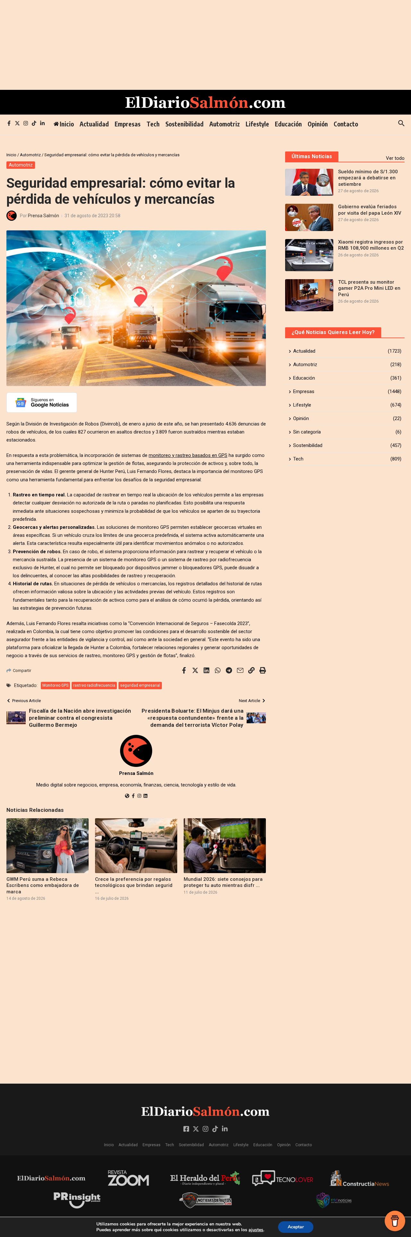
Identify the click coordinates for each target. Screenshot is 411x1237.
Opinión (318, 124)
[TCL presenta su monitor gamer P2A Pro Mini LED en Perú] (309, 295)
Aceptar (296, 1227)
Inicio (11, 154)
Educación (288, 124)
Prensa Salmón (43, 215)
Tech (153, 124)
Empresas (128, 124)
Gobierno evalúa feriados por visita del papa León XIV (369, 210)
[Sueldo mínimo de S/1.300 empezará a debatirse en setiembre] (309, 182)
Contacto (346, 124)
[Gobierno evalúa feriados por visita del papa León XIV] (309, 217)
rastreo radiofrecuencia (94, 685)
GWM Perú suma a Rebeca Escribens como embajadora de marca (42, 885)
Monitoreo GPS (55, 685)
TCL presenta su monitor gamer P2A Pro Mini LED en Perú (369, 288)
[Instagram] (139, 796)
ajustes (256, 1230)
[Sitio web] (127, 796)
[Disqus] (136, 992)
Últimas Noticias (312, 156)
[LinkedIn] (145, 796)
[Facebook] (133, 796)
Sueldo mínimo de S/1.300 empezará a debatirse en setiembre (368, 178)
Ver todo (395, 158)
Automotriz (224, 124)
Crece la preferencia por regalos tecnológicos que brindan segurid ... (133, 885)
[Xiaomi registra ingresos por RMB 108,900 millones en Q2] (309, 255)
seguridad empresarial (140, 685)
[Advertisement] (192, 45)
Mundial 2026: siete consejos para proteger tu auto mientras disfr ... (223, 882)
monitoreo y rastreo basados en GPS (188, 455)
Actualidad (94, 124)
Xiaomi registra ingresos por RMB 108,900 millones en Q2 (371, 245)
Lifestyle (257, 124)
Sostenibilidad (184, 124)
